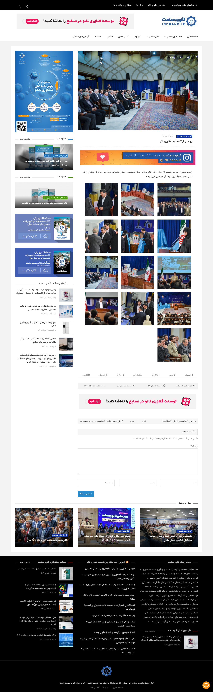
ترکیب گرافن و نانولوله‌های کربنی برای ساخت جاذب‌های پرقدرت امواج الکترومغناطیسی (107, 641)
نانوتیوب (137, 37)
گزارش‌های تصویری (122, 531)
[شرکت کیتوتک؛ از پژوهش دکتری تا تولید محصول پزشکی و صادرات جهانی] (66, 311)
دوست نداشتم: (124, 386)
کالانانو (110, 37)
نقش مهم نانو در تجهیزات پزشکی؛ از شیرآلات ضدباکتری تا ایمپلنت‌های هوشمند (110, 624)
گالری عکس (123, 37)
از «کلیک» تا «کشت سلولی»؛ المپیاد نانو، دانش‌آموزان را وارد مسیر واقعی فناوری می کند (107, 587)
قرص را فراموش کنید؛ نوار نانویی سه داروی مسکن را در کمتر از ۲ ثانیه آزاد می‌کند (108, 651)
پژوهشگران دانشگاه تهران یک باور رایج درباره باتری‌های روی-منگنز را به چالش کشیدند (108, 577)
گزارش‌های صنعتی (81, 37)
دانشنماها (98, 37)
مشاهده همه (25, 139)
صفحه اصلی (118, 687)
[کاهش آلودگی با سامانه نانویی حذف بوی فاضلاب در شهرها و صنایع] (66, 344)
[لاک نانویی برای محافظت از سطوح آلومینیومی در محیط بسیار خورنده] (66, 590)
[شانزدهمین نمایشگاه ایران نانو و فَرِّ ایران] (44, 527)
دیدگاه (194, 446)
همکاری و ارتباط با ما (122, 5)
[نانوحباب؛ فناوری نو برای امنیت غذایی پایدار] (66, 573)
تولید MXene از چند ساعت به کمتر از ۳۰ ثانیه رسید (113, 616)
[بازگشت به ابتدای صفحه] (8, 684)
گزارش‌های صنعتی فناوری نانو (55, 155)
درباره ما (139, 5)
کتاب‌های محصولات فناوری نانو (55, 197)
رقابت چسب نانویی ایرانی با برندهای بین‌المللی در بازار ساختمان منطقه (108, 597)
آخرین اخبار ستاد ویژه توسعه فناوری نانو (106, 562)
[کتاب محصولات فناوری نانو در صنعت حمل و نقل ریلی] (44, 195)
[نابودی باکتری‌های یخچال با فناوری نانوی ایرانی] (66, 327)
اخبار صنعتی (154, 37)
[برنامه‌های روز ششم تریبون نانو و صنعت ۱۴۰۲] (66, 640)
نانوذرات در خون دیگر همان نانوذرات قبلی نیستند (114, 632)
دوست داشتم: (155, 386)
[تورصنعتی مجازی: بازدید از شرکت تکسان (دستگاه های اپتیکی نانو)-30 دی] (66, 606)
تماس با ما (94, 687)
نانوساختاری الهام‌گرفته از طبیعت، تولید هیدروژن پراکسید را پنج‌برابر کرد (109, 607)
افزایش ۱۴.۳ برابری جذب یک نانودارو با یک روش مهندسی (110, 568)
